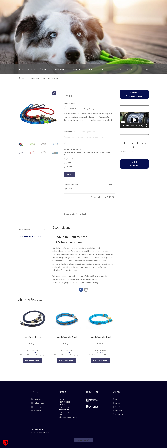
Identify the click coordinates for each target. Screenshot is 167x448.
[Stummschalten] (142, 125)
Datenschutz (119, 414)
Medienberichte (39, 403)
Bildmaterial (38, 411)
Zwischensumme (71, 184)
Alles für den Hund (33, 78)
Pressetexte (37, 399)
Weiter (69, 174)
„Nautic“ (69, 162)
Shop (30, 69)
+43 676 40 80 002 (64, 407)
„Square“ (69, 166)
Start (23, 78)
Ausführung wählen (32, 360)
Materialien (59, 69)
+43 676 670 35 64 (64, 402)
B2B (101, 69)
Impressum (119, 411)
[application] (134, 120)
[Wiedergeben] (123, 125)
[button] (54, 93)
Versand (69, 106)
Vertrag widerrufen (83, 440)
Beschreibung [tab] (24, 229)
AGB (116, 399)
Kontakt (118, 407)
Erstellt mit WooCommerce (40, 432)
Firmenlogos (38, 407)
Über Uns (43, 69)
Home (21, 69)
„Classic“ (69, 159)
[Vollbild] (146, 125)
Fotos (90, 69)
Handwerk (76, 69)
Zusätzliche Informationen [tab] (29, 236)
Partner (117, 403)
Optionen (68, 188)
